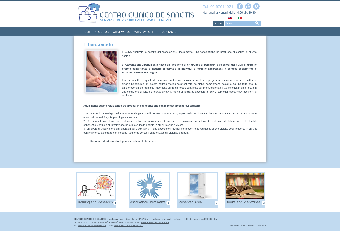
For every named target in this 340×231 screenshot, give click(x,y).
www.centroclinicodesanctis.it (92, 225)
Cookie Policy (162, 222)
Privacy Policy (148, 222)
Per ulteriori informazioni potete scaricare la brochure (123, 141)
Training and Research (95, 202)
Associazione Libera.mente (147, 202)
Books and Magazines (243, 202)
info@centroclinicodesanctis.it (128, 225)
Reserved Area (190, 202)
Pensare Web (259, 225)
